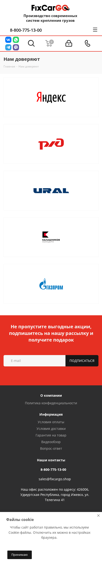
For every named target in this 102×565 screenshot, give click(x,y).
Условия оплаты (51, 422)
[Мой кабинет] (68, 43)
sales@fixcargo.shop (55, 479)
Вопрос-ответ (51, 448)
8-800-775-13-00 (26, 30)
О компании (51, 395)
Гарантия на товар (51, 435)
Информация (51, 414)
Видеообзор (51, 442)
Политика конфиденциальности (51, 403)
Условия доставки (51, 428)
